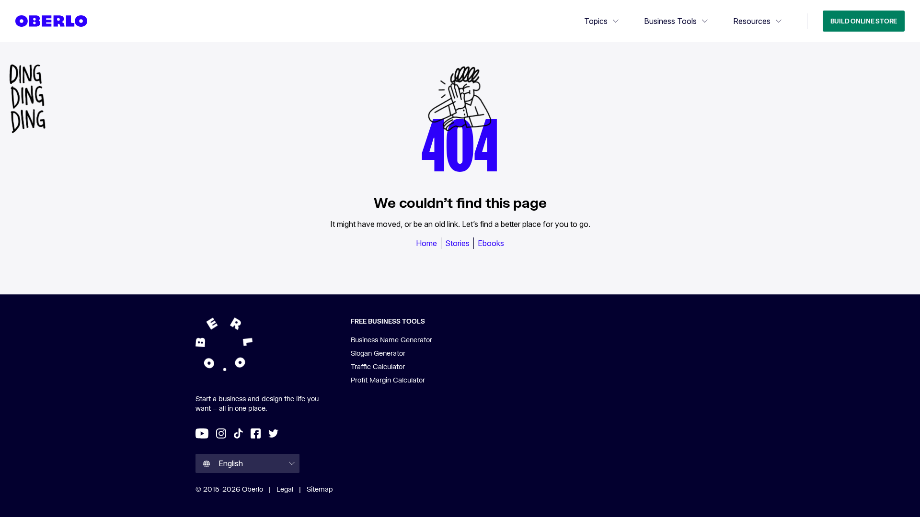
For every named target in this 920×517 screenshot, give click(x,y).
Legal (284, 489)
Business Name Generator (391, 340)
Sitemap (320, 489)
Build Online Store (863, 21)
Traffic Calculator (378, 366)
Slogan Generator (378, 353)
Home (426, 243)
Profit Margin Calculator (388, 380)
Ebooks (491, 243)
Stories (457, 243)
